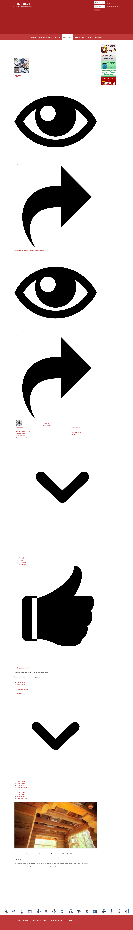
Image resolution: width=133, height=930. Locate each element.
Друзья (46, 423)
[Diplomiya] (108, 65)
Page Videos (21, 682)
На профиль (20, 427)
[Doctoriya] (108, 73)
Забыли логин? (112, 4)
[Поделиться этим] (55, 248)
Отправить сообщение (36, 250)
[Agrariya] (108, 48)
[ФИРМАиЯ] (23, 5)
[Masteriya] (108, 81)
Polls (21, 560)
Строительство (44, 854)
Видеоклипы (76, 428)
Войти (97, 10)
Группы (74, 430)
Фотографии (47, 425)
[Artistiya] (108, 57)
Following (22, 564)
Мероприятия (76, 432)
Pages (21, 558)
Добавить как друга (21, 250)
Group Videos (21, 687)
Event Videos (21, 685)
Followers (22, 562)
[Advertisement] (63, 17)
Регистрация (111, 2)
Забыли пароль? (112, 6)
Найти (37, 677)
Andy (17, 75)
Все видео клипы (22, 689)
